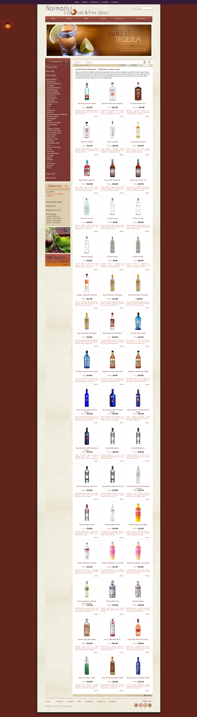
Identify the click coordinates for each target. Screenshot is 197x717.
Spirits (48, 79)
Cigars (48, 174)
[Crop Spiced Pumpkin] (138, 139)
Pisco (49, 106)
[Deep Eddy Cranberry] (86, 177)
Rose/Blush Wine (53, 143)
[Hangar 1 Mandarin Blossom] (86, 292)
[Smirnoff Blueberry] (112, 445)
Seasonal (50, 151)
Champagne (51, 118)
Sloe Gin (50, 112)
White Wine (51, 164)
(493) (50, 192)
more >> (50, 196)
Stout (49, 168)
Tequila (49, 157)
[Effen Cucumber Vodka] (86, 675)
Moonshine (51, 100)
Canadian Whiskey (54, 88)
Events (84, 2)
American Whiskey (54, 84)
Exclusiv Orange (87, 256)
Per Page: (122, 65)
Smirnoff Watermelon (86, 524)
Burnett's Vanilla (87, 142)
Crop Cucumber (112, 142)
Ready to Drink (52, 139)
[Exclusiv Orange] (87, 254)
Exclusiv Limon (112, 218)
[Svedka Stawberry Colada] (86, 560)
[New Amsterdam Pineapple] (112, 292)
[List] (144, 62)
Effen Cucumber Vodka (86, 678)
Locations (115, 2)
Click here (102, 69)
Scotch (49, 149)
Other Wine (51, 137)
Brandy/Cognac (52, 116)
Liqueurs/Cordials (53, 129)
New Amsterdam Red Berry (112, 333)
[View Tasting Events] (57, 240)
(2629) (51, 75)
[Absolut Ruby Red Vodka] (86, 637)
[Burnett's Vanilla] (86, 139)
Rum (48, 145)
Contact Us (94, 2)
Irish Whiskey (52, 98)
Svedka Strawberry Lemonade (112, 563)
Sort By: (134, 65)
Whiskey (50, 159)
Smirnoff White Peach (112, 524)
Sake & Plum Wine (54, 147)
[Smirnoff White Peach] (112, 522)
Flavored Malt (52, 125)
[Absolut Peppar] (138, 599)
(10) (50, 174)
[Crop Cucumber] (112, 139)
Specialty (50, 155)
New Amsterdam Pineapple (112, 295)
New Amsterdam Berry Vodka (112, 678)
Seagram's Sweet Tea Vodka (112, 371)
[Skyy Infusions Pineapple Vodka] (138, 675)
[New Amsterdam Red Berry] (112, 331)
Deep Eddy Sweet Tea (112, 180)
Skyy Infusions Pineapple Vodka (138, 678)
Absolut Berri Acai (112, 601)
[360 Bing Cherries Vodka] (86, 101)
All (66, 62)
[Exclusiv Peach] (112, 254)
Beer (48, 71)
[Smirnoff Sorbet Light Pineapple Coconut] (138, 484)
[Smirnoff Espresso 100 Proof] (87, 484)
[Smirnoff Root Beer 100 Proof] (112, 484)
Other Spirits (51, 135)
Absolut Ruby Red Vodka (87, 639)
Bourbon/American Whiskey (57, 114)
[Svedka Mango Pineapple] (138, 522)
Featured (49, 67)
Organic (50, 104)
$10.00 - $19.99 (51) (54, 218)
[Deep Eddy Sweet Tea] (112, 177)
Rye (48, 108)
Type (47, 192)
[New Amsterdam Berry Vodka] (112, 675)
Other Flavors (55, 194)
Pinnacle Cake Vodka (138, 333)
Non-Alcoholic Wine (54, 133)
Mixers (48, 178)
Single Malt (51, 110)
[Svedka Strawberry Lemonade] (112, 560)
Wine (48, 75)
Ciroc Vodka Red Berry (112, 639)
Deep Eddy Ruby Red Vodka (138, 639)
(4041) (51, 79)
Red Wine (50, 141)
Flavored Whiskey (53, 94)
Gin (48, 127)
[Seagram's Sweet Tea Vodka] (112, 369)
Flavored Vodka (52, 92)
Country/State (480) (54, 202)
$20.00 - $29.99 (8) (54, 220)
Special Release (53, 153)
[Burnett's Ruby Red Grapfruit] (112, 101)
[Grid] (148, 62)
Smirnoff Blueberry (112, 448)
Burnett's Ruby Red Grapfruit (112, 103)
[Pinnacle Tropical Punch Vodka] (87, 369)
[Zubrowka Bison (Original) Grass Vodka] (87, 599)
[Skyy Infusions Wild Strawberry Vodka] (87, 445)
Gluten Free (51, 96)
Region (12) (51, 206)
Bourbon (50, 166)
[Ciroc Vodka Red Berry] (112, 637)
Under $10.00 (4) (53, 216)
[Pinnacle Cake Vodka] (138, 331)
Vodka (49, 161)
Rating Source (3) (53, 210)
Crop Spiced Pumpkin (138, 142)
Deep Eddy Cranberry (87, 180)
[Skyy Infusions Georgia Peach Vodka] (138, 407)
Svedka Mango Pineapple (138, 524)
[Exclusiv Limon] (112, 216)
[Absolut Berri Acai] (112, 599)
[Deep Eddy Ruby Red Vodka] (138, 637)
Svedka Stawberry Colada (86, 563)
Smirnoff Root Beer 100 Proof (112, 486)
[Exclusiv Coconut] (86, 216)
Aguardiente (51, 81)
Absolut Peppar (138, 601)
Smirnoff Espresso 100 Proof (86, 486)
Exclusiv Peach (112, 256)
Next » (140, 695)
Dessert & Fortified (54, 123)
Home (77, 2)
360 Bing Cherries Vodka (87, 103)
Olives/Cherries (52, 102)
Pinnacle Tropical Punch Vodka (87, 371)
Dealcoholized (52, 90)
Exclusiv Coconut (87, 218)
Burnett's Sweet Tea (138, 103)
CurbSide (105, 2)
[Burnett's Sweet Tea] (138, 101)
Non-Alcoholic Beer (54, 131)
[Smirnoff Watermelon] (87, 522)
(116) (51, 178)
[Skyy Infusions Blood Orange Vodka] (86, 407)
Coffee (49, 120)
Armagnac (50, 86)
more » (96, 116)
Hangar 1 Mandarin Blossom (86, 295)
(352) (50, 71)
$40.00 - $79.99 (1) (54, 222)
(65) (51, 67)
